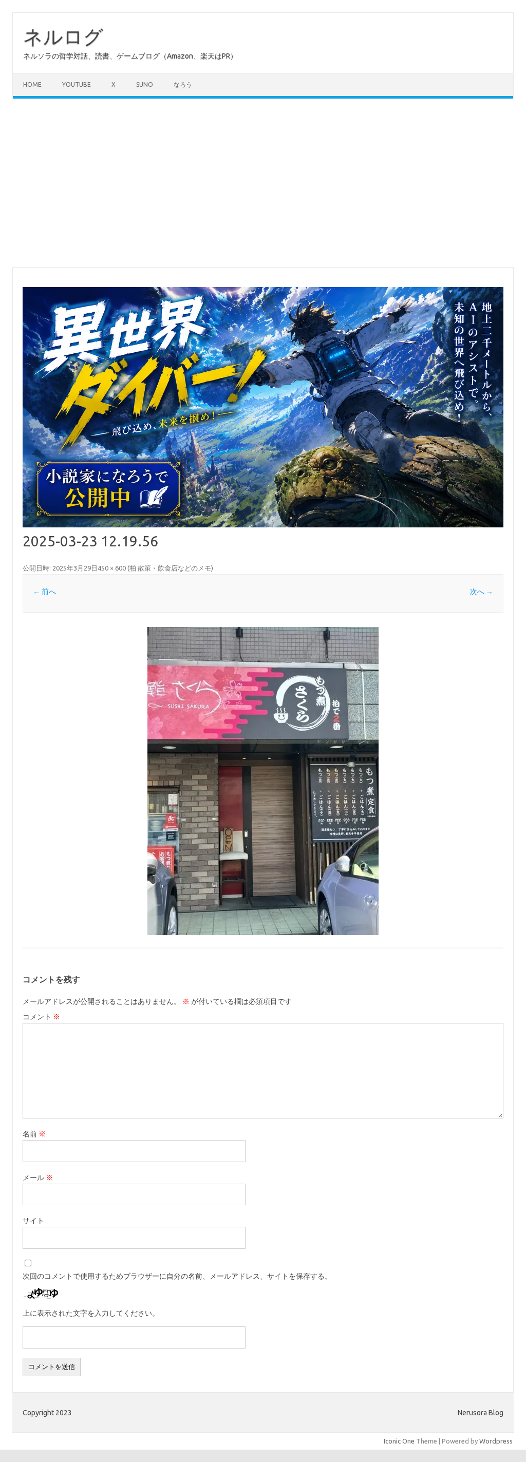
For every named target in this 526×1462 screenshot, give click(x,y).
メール (38, 1177)
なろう (183, 84)
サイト (33, 1221)
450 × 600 (112, 568)
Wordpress (496, 1441)
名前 (34, 1134)
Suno (144, 84)
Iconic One (399, 1441)
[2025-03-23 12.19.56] (263, 781)
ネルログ (63, 36)
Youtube (76, 84)
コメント (41, 1017)
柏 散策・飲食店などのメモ (170, 568)
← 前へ (44, 591)
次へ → (481, 591)
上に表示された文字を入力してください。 (91, 1313)
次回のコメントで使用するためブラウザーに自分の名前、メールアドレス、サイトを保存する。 (177, 1276)
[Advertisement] (263, 183)
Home (32, 84)
